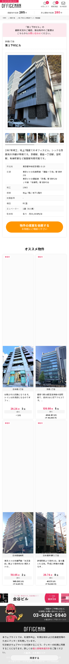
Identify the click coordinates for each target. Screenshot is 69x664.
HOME (4, 18)
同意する (34, 657)
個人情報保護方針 (41, 648)
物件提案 (63, 6)
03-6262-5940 (49, 615)
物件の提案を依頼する (34, 227)
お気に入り (45, 4)
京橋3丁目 (12, 18)
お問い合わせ (34, 33)
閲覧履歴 (54, 4)
